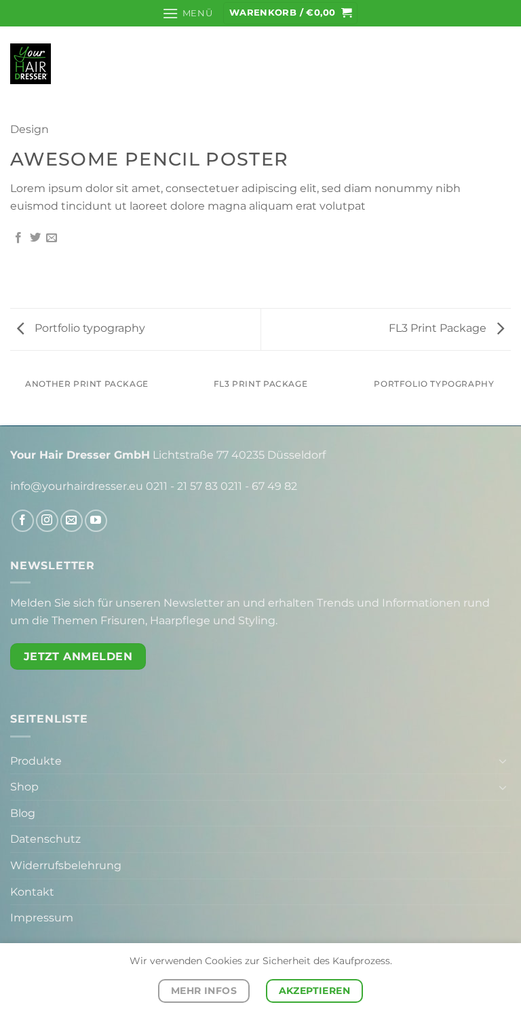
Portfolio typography (88, 328)
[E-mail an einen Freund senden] (51, 238)
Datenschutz (45, 839)
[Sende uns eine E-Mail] (71, 521)
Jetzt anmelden (78, 656)
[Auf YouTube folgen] (96, 521)
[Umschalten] (503, 760)
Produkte (36, 760)
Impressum (41, 917)
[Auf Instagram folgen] (47, 521)
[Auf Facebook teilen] (18, 238)
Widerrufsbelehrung (65, 865)
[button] (187, 13)
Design (29, 129)
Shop (24, 786)
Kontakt (32, 891)
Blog (22, 813)
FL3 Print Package (439, 328)
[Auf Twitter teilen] (35, 238)
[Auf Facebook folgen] (23, 521)
